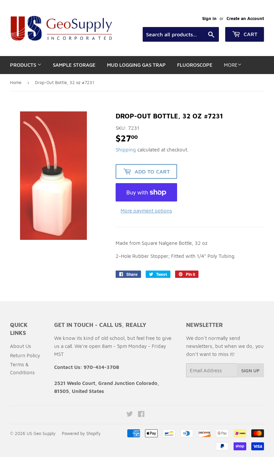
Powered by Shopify (81, 433)
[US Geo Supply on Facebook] (141, 415)
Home (15, 82)
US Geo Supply (41, 433)
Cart (249, 34)
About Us (20, 346)
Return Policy (25, 355)
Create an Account (245, 18)
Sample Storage (74, 65)
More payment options (146, 210)
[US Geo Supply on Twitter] (129, 415)
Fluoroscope (195, 65)
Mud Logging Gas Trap (136, 65)
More (231, 65)
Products (23, 65)
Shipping (126, 149)
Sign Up (250, 370)
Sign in (209, 18)
